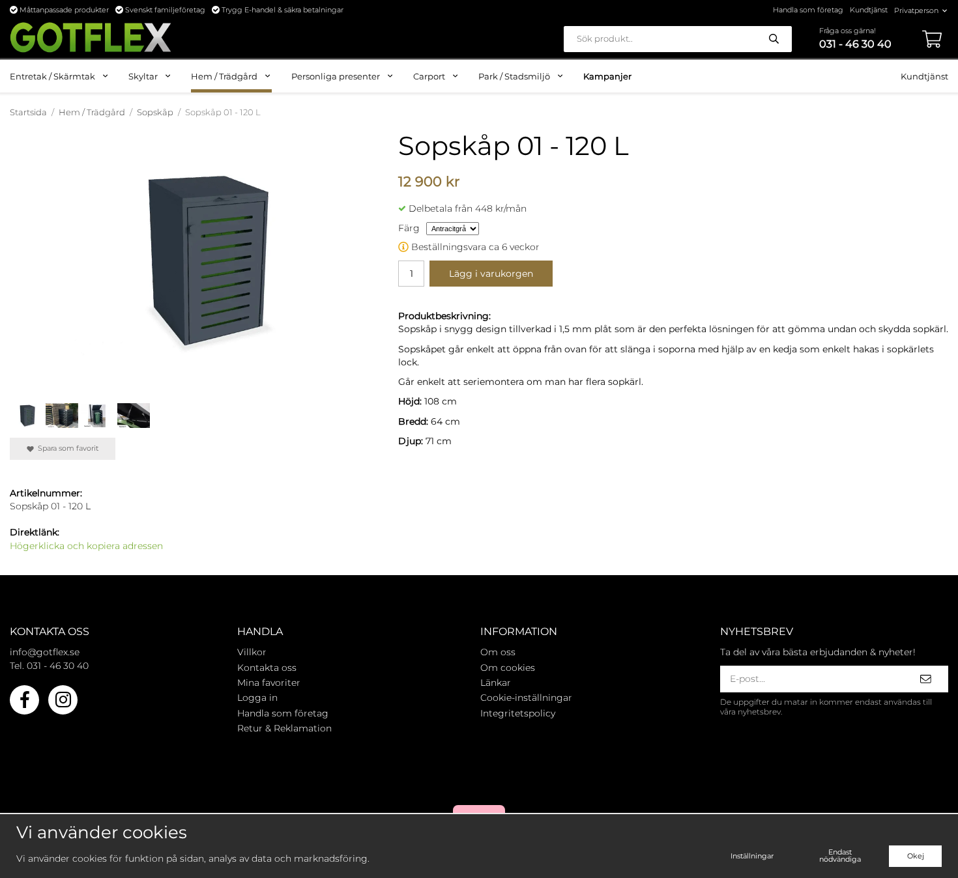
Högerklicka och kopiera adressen (86, 546)
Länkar (495, 682)
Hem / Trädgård (224, 76)
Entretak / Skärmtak (52, 76)
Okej (915, 855)
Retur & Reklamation (284, 728)
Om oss (497, 652)
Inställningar (752, 855)
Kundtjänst (869, 9)
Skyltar (143, 76)
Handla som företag (808, 9)
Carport (429, 76)
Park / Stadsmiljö (514, 76)
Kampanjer (607, 76)
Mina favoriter (268, 682)
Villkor (252, 652)
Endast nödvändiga (840, 855)
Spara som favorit (66, 448)
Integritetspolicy (517, 713)
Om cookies (507, 667)
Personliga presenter (335, 76)
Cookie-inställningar (526, 697)
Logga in (257, 697)
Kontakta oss (267, 667)
